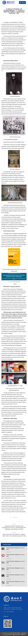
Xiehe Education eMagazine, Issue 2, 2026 (15, 548)
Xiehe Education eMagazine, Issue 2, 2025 (15, 575)
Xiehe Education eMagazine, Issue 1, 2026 (15, 555)
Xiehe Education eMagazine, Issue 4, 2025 (15, 562)
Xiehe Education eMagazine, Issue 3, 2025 (15, 568)
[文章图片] (4, 548)
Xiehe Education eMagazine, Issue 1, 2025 (15, 582)
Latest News (14, 517)
